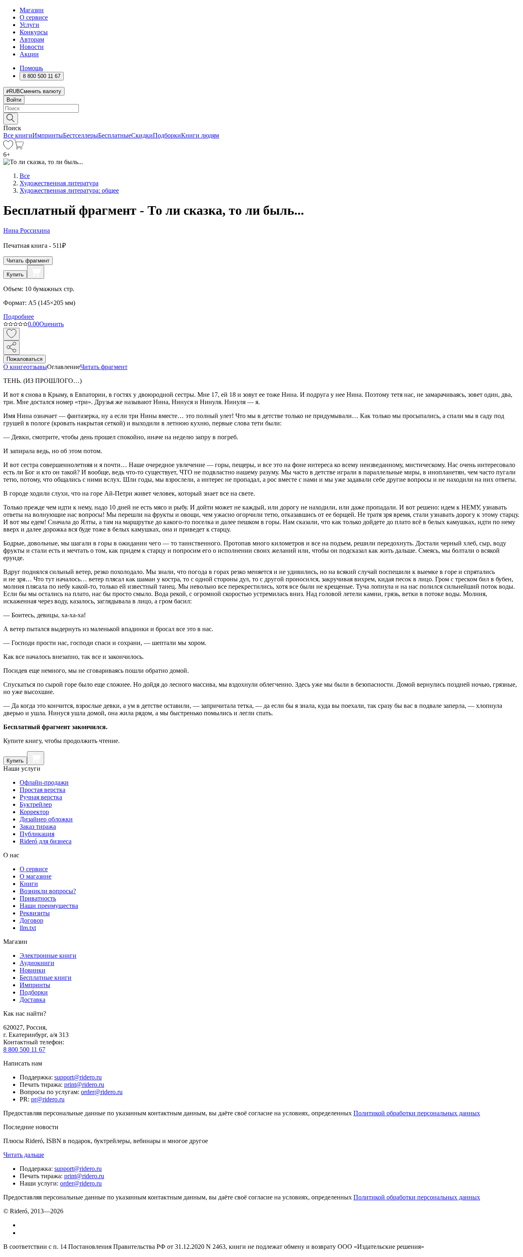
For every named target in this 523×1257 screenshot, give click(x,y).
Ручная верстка (41, 797)
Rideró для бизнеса (46, 841)
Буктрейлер (36, 804)
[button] (261, 118)
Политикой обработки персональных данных (416, 1113)
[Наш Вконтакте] (24, 1224)
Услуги (29, 24)
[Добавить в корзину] (35, 272)
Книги (29, 883)
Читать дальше (23, 1154)
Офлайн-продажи (44, 782)
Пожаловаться (24, 359)
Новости (32, 46)
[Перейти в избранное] (8, 147)
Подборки (167, 135)
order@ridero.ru (102, 1091)
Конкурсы (34, 32)
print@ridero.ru (84, 1084)
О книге (14, 366)
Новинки (32, 970)
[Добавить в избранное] (11, 334)
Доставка (32, 999)
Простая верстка (42, 789)
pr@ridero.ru (48, 1099)
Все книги (17, 135)
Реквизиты (35, 913)
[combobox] (261, 108)
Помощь (31, 68)
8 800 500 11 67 (24, 1049)
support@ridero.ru (78, 1077)
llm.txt (28, 927)
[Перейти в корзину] (18, 147)
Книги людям (200, 135)
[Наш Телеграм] (23, 1232)
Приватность (38, 898)
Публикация (37, 833)
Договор (31, 920)
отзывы (36, 366)
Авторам (32, 39)
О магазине (35, 876)
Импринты (47, 135)
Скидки (142, 135)
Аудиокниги (37, 962)
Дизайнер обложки (46, 819)
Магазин (32, 10)
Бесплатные (114, 135)
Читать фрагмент (28, 261)
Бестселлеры (80, 135)
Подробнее (18, 316)
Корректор (34, 811)
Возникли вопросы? (48, 891)
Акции (29, 54)
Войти (14, 100)
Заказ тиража (38, 826)
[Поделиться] (11, 347)
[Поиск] (10, 119)
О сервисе (34, 17)
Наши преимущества (49, 905)
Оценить (51, 323)
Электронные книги (48, 955)
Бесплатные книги (46, 977)
